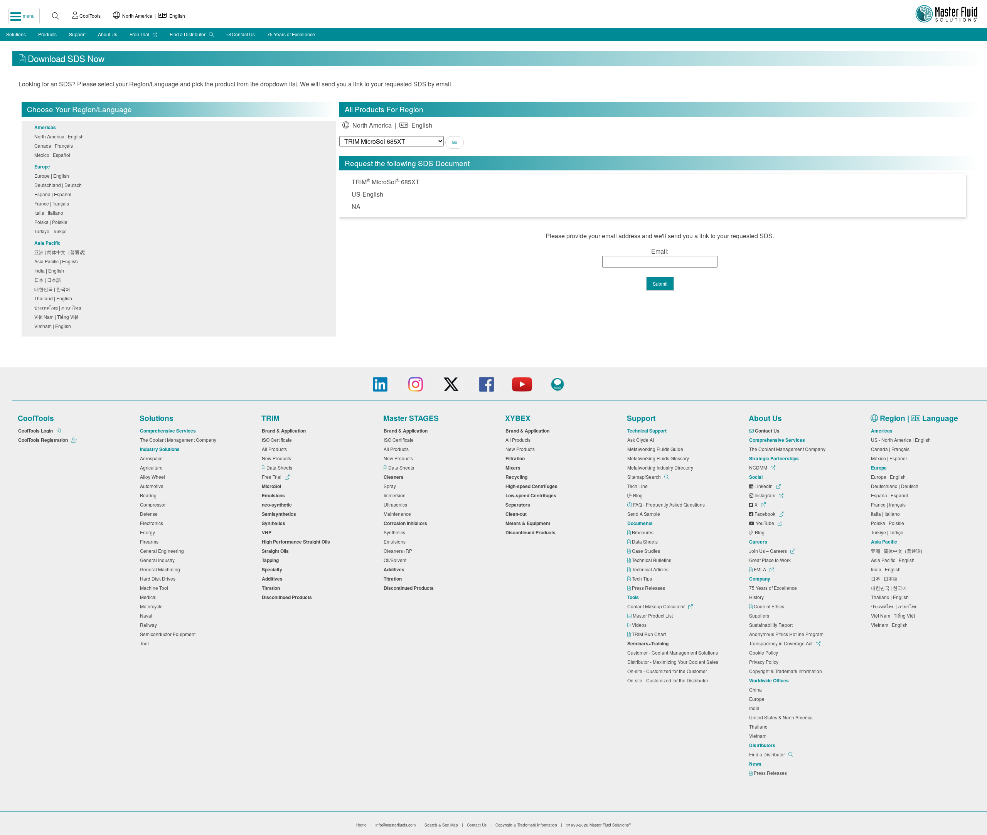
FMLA (760, 569)
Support (77, 34)
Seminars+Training (649, 643)
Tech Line (638, 486)
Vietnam (759, 735)
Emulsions (274, 495)
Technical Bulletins (652, 560)
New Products (277, 458)
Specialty (273, 569)
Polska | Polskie (52, 222)
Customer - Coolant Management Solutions (673, 652)
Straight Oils (276, 550)
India (755, 708)
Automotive (153, 486)
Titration (272, 587)
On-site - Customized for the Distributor (669, 680)
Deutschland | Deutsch (59, 185)
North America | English (152, 15)
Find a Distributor (188, 34)
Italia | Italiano (50, 212)
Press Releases (649, 587)
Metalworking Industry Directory (661, 467)
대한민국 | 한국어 (53, 289)
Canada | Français (54, 145)
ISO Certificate (278, 439)
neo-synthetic (278, 504)
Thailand (759, 726)
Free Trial (140, 34)
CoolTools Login (36, 430)
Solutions (16, 34)
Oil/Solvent (396, 560)
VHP (268, 532)
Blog (638, 495)
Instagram (764, 495)
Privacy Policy (765, 661)
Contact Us (243, 34)
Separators (518, 504)
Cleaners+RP (399, 550)
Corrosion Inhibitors (406, 523)
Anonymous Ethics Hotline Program (787, 634)
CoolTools (89, 15)
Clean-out (517, 513)
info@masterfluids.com (396, 825)
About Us (107, 34)
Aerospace (152, 458)
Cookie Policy (764, 652)
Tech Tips (642, 578)
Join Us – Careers (768, 550)
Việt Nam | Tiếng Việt (57, 316)
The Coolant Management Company (179, 439)
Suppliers (760, 615)
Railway (149, 624)
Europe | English (52, 175)
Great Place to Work (771, 560)
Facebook (764, 513)
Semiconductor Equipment (169, 634)
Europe (758, 698)
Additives (273, 578)
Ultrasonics (396, 504)
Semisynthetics (280, 513)
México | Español (53, 155)
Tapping (271, 560)
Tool (145, 643)
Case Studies (646, 550)
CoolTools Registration (43, 439)
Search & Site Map (441, 825)
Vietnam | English (53, 326)
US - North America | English (902, 439)
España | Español (54, 194)
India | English (50, 270)
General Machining (161, 569)
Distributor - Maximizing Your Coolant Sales (674, 661)
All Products (275, 449)
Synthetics (275, 523)
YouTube (765, 523)
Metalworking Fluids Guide (656, 449)
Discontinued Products (288, 597)
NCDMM (758, 467)
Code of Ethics (770, 606)
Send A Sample (644, 513)
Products (47, 34)
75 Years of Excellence (291, 34)
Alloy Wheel (153, 476)
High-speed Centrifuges (532, 486)
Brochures (643, 532)
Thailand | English (54, 298)
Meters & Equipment (528, 523)
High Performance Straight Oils (297, 541)
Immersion (396, 495)
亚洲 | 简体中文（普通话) (61, 252)
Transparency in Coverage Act (781, 643)
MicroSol (272, 486)
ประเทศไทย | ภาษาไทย (58, 307)
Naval (147, 615)
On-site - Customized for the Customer (668, 671)
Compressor (154, 504)
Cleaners (395, 476)
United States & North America (782, 717)
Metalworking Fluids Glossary (659, 458)
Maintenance (398, 513)
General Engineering (163, 550)
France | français (52, 203)
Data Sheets (280, 467)
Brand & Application (285, 430)
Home (361, 825)
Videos (640, 624)
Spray (391, 486)
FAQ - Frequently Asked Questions (669, 504)
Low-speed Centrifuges (532, 495)
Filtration (516, 458)
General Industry (158, 560)
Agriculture (152, 467)
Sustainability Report (772, 624)
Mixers (514, 467)
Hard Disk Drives (159, 578)
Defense (150, 513)
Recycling (517, 476)
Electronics (152, 523)
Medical (149, 597)
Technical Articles (651, 569)
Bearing (149, 495)
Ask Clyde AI (641, 439)
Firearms (150, 541)
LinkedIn (763, 486)
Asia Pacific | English (57, 261)
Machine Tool (155, 587)
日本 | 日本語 (48, 279)
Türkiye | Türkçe (51, 231)
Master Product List (653, 615)
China (756, 689)
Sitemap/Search (644, 476)
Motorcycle (152, 606)
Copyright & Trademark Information (786, 671)
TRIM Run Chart (649, 634)
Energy (148, 532)
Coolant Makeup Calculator (656, 606)
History (757, 597)
